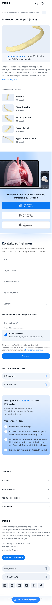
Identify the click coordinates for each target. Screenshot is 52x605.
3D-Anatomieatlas (9, 12)
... (44, 12)
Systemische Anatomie (29, 12)
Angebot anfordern (16, 56)
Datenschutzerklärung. (34, 350)
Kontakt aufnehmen (13, 557)
